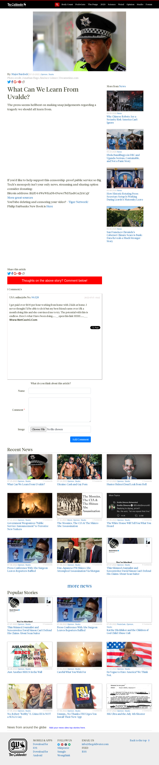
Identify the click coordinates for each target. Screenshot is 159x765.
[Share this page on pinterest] (19, 81)
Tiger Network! (78, 202)
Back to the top (139, 740)
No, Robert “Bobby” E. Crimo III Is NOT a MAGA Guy (29, 715)
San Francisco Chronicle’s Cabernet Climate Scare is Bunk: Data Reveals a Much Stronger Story (124, 236)
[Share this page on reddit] (23, 81)
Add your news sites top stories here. (67, 727)
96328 (35, 297)
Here (49, 206)
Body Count (67, 4)
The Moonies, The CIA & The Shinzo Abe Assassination (77, 524)
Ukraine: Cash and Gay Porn (72, 484)
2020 (102, 4)
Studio (140, 4)
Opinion (130, 4)
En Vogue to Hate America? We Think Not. (127, 673)
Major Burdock (19, 74)
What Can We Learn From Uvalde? (26, 484)
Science (112, 4)
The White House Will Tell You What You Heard (129, 524)
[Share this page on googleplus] (16, 81)
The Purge (93, 4)
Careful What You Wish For (71, 672)
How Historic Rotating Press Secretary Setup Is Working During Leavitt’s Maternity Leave (125, 196)
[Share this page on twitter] (9, 81)
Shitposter (63, 747)
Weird (121, 4)
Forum (149, 4)
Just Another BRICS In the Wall (24, 672)
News (122, 86)
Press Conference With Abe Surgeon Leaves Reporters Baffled (27, 569)
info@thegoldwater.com (95, 744)
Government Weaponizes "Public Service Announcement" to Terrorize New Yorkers (27, 526)
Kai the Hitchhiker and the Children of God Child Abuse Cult (127, 631)
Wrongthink (63, 755)
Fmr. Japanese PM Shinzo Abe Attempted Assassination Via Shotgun (78, 569)
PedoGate (80, 4)
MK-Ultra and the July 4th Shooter (126, 713)
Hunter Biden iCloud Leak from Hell (127, 484)
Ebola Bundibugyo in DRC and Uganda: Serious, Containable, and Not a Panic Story (123, 157)
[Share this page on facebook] (12, 81)
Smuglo (61, 751)
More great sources (20, 197)
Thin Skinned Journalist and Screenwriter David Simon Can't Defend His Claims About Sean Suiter (129, 570)
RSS (84, 751)
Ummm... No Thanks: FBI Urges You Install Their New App (77, 715)
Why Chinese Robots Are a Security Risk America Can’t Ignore (122, 119)
